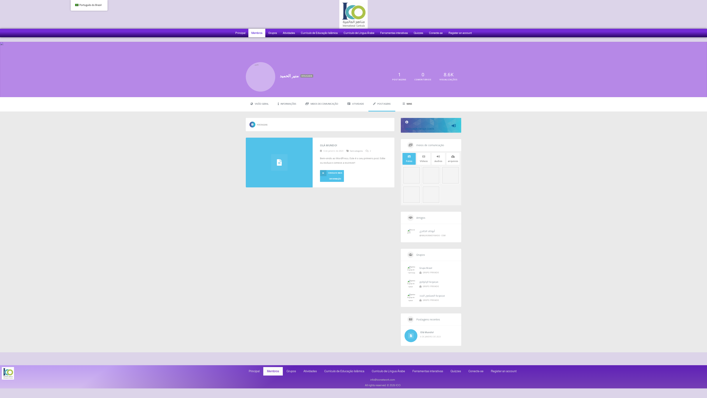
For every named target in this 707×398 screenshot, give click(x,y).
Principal (240, 32)
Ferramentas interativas (394, 32)
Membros (256, 32)
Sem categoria (356, 151)
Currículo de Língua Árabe (359, 32)
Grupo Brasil (425, 268)
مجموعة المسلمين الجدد (432, 295)
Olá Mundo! (328, 145)
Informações (288, 103)
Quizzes (418, 32)
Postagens (384, 103)
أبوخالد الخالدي (427, 231)
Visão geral (262, 103)
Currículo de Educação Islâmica (319, 32)
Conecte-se (436, 32)
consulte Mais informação (335, 176)
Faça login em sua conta (419, 129)
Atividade (358, 103)
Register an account (460, 32)
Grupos (272, 32)
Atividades (289, 32)
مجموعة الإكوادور (428, 282)
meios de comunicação (324, 103)
